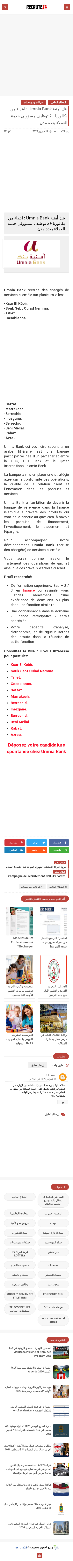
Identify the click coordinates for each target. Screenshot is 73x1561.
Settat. (17, 690)
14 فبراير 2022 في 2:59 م (42, 1079)
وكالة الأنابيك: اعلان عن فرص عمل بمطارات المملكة (53, 1039)
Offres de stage (53, 1307)
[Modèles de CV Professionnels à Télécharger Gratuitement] (19, 921)
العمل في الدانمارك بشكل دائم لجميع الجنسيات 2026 (53, 1200)
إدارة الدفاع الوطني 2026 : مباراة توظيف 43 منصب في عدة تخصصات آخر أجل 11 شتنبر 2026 (28, 1430)
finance (29, 590)
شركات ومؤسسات (33, 102)
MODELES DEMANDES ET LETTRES (20, 1295)
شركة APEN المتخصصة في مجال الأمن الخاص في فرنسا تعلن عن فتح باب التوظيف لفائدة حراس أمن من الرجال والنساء (28, 1469)
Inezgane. (19, 709)
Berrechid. (19, 703)
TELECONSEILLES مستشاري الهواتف (20, 1308)
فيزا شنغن (53, 1252)
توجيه (53, 1223)
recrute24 (20, 1547)
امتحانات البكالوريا (19, 1213)
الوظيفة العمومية (53, 1213)
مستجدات (53, 1265)
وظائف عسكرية (19, 1284)
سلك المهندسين (53, 1242)
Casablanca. (21, 684)
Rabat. (16, 728)
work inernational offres (53, 1320)
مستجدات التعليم (20, 1265)
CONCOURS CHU (53, 1294)
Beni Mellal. (20, 722)
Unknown (50, 1075)
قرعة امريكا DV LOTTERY (19, 1253)
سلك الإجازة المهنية (53, 1232)
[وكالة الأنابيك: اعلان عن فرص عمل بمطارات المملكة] (53, 1018)
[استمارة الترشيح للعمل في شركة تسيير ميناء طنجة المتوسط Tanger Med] (53, 921)
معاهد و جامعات (20, 1275)
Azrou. (16, 735)
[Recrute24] (33, 1555)
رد (63, 1102)
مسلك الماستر (53, 1275)
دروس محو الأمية (20, 1223)
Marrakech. (20, 696)
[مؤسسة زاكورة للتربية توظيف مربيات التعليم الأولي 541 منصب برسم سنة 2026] (19, 969)
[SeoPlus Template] (56, 1547)
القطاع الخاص (58, 102)
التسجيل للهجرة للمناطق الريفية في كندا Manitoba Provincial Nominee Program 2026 (30, 1352)
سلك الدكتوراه (19, 1232)
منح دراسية (53, 1284)
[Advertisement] (36, 57)
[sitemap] (39, 1555)
